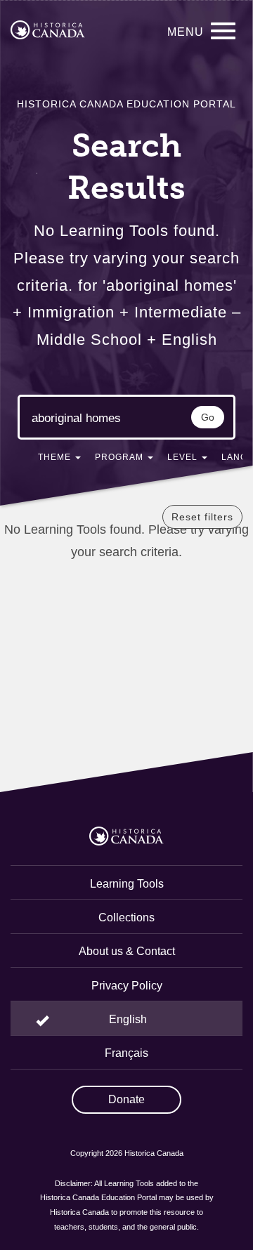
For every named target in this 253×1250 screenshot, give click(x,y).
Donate (126, 1099)
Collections (126, 917)
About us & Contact (127, 951)
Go (207, 417)
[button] (59, 460)
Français (126, 1053)
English (128, 1019)
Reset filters (202, 516)
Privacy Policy (126, 986)
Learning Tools (127, 884)
